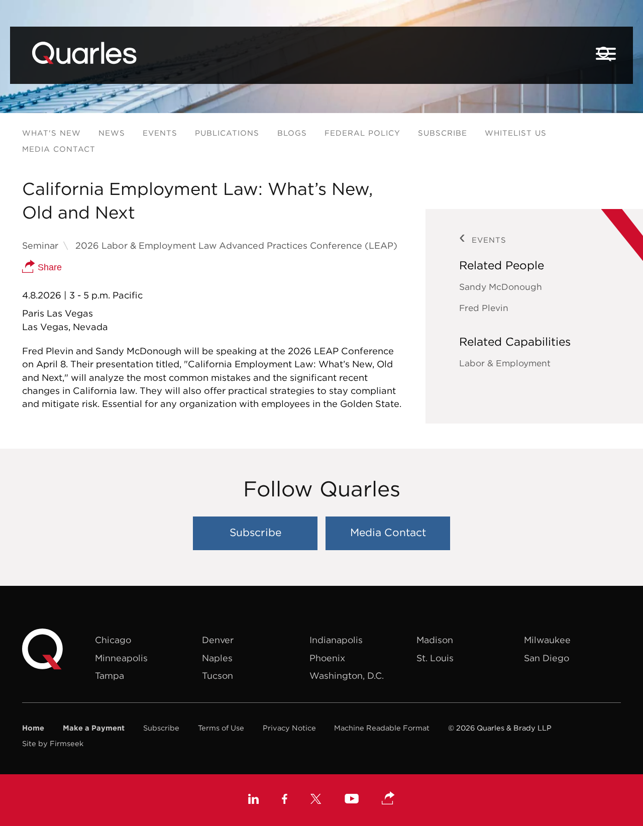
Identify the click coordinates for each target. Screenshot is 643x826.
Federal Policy (362, 133)
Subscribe (442, 133)
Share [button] (48, 267)
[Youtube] (352, 800)
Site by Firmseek (52, 743)
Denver (218, 640)
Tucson (217, 675)
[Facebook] (284, 800)
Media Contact (58, 149)
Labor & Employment (505, 363)
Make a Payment (94, 728)
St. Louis (435, 658)
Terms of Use (221, 728)
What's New (51, 133)
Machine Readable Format (382, 728)
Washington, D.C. (346, 675)
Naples (217, 658)
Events (160, 133)
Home (33, 728)
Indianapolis (336, 640)
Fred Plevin (483, 308)
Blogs (292, 133)
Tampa (109, 675)
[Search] (605, 54)
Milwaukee (547, 640)
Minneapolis (121, 658)
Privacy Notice (289, 728)
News (111, 133)
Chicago (113, 640)
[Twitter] (316, 800)
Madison (434, 640)
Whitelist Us (516, 133)
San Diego (546, 658)
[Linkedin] (253, 800)
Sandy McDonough (500, 286)
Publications (227, 133)
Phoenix (327, 658)
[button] (388, 798)
